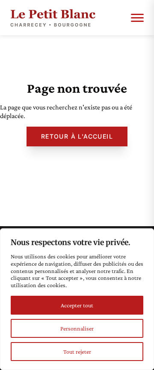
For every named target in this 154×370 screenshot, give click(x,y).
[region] (77, 299)
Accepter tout (77, 305)
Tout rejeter (77, 351)
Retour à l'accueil (77, 136)
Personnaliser (77, 328)
